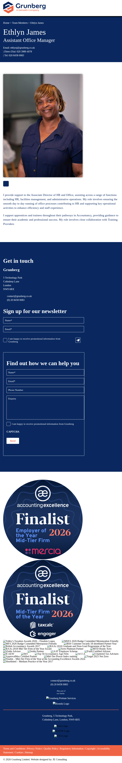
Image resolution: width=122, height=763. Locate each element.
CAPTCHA (13, 431)
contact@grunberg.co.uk (19, 296)
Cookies (19, 752)
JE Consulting (60, 759)
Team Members (20, 22)
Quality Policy (51, 748)
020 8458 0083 (16, 55)
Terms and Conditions (14, 748)
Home (6, 22)
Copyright (90, 748)
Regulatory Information (71, 748)
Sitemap (29, 752)
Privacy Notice (34, 748)
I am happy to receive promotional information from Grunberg (34, 340)
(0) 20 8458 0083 (15, 300)
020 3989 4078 (24, 51)
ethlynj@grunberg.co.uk (22, 47)
